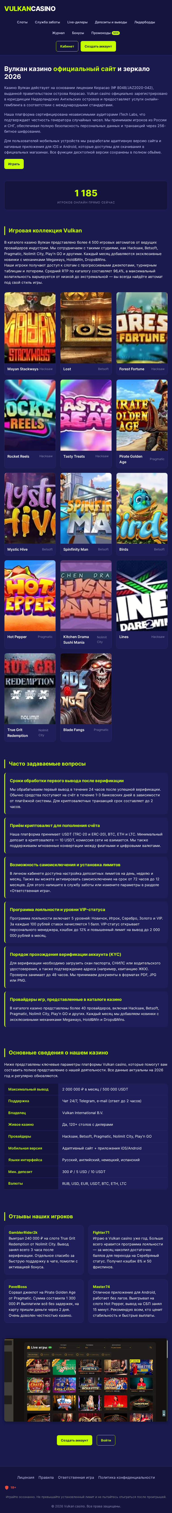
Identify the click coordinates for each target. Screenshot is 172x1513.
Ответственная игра (76, 1477)
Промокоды (104, 33)
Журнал (58, 33)
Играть (14, 164)
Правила (46, 1477)
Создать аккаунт (98, 46)
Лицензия (25, 1477)
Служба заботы (47, 22)
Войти (106, 1440)
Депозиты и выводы (111, 22)
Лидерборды (144, 22)
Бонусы (78, 33)
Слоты (22, 22)
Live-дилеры (77, 22)
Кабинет (67, 46)
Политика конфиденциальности (126, 1477)
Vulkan (30, 9)
